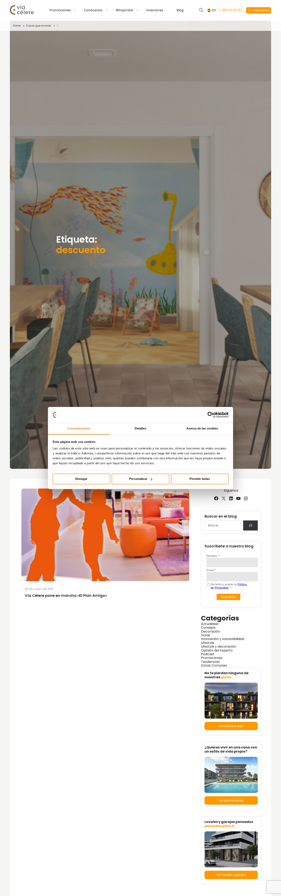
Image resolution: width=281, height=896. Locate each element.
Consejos (208, 627)
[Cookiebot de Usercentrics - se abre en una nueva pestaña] (211, 415)
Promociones (60, 10)
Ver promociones (231, 800)
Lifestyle (207, 642)
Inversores (154, 10)
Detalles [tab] (140, 428)
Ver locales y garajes (231, 875)
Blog (179, 10)
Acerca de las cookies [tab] (202, 428)
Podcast (207, 654)
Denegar (81, 479)
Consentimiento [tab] (78, 428)
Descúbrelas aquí (231, 726)
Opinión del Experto (217, 650)
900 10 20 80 (232, 10)
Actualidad (209, 623)
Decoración (210, 631)
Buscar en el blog (220, 516)
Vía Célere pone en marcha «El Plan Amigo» (66, 595)
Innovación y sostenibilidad (222, 639)
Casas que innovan (38, 25)
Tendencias (210, 661)
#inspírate (124, 10)
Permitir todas (199, 479)
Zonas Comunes (214, 665)
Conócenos (93, 10)
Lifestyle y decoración (218, 646)
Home (17, 25)
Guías (205, 635)
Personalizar (138, 479)
